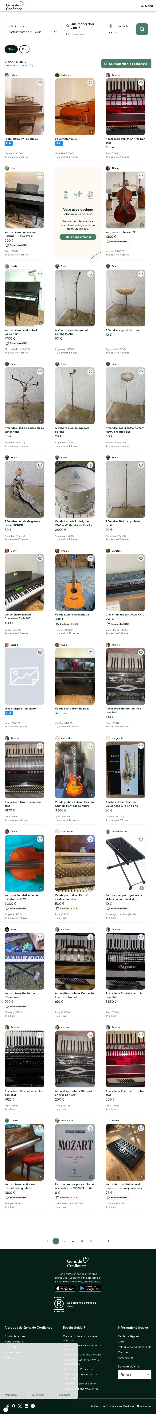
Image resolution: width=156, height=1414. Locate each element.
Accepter (70, 1394)
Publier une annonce (78, 236)
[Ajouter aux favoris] (40, 83)
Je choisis (43, 1394)
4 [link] (82, 1241)
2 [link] (64, 1241)
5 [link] (91, 1241)
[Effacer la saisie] (96, 34)
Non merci (17, 1394)
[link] (108, 1241)
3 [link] (73, 1241)
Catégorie (16, 26)
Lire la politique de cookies (22, 1382)
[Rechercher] (142, 29)
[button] (5, 1410)
